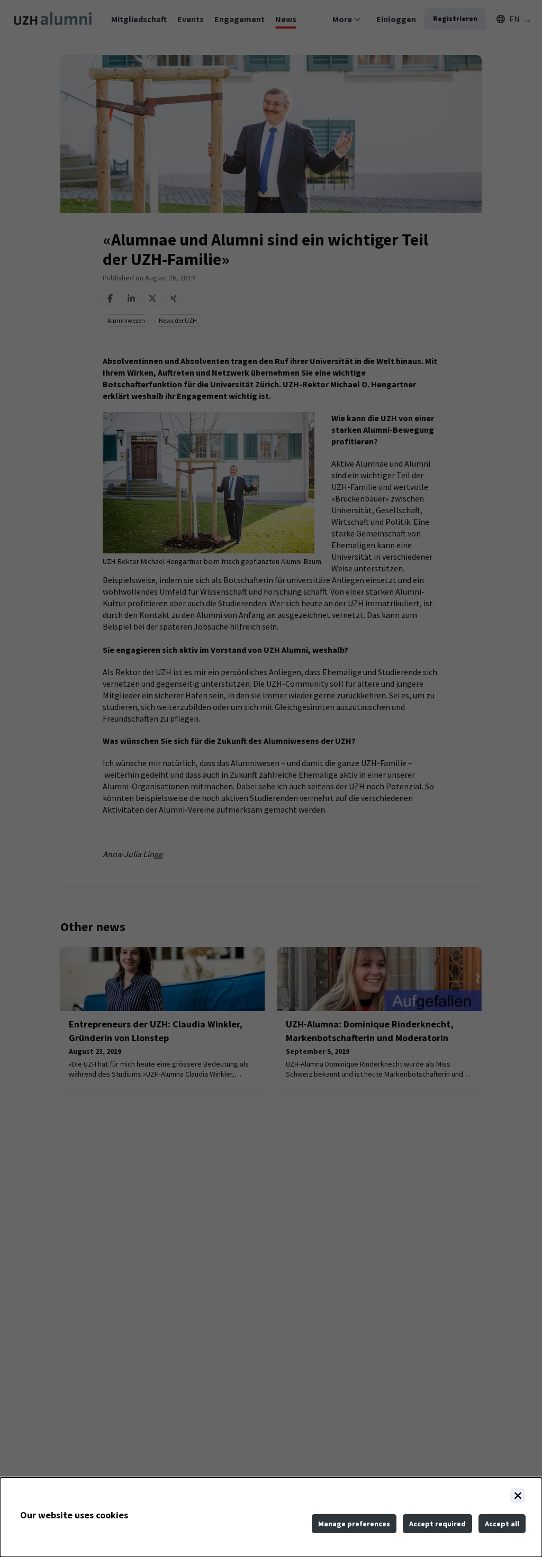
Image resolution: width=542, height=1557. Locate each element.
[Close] (517, 1495)
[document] (271, 1517)
